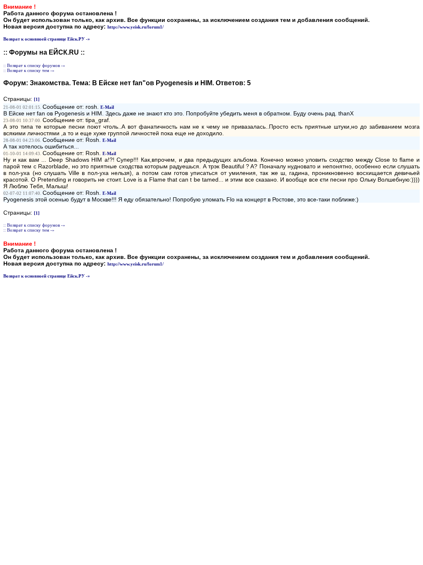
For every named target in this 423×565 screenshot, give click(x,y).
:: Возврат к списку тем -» (29, 70)
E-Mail (107, 107)
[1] (37, 99)
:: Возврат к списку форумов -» (34, 65)
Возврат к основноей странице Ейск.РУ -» (46, 38)
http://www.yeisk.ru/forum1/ (135, 26)
